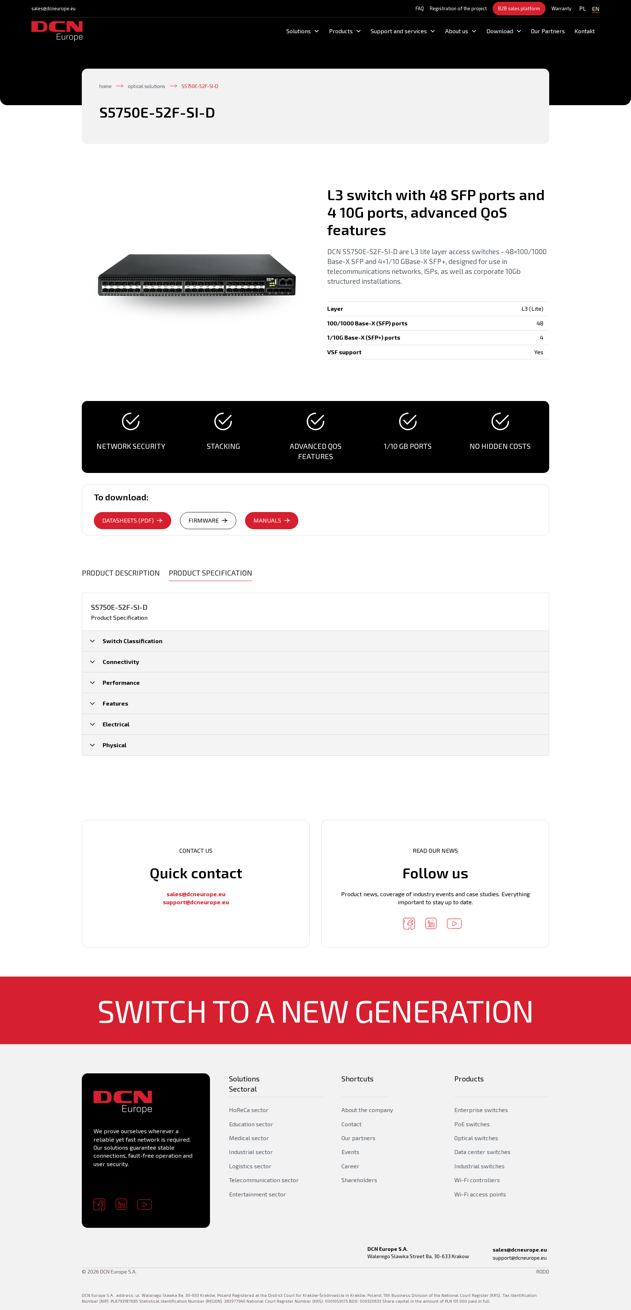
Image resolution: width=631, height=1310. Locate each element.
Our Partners (548, 30)
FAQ (420, 8)
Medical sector (249, 1137)
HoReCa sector (248, 1109)
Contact (351, 1123)
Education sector (251, 1123)
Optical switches (476, 1137)
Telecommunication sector (264, 1179)
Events (350, 1151)
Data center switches (482, 1151)
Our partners (358, 1137)
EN (596, 8)
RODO (542, 1271)
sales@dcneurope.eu (53, 8)
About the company (367, 1109)
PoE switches (472, 1123)
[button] (303, 31)
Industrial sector (251, 1151)
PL (582, 8)
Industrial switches (479, 1165)
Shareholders (359, 1179)
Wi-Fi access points (480, 1194)
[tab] (121, 573)
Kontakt (584, 30)
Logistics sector (250, 1165)
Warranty (561, 8)
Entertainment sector (257, 1194)
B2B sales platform (519, 8)
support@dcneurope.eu (520, 1257)
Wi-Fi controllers (477, 1179)
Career (350, 1165)
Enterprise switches (481, 1109)
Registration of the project (458, 8)
